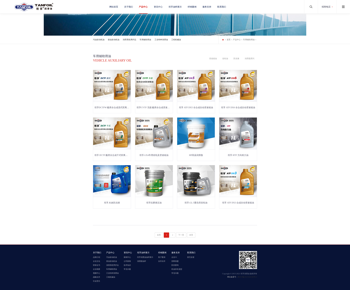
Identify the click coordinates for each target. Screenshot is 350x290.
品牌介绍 (96, 257)
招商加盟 (175, 261)
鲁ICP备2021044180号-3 (247, 277)
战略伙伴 (96, 277)
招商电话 (326, 7)
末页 (191, 235)
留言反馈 (190, 257)
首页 (229, 40)
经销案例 (192, 7)
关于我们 (128, 7)
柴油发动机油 (113, 40)
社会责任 (96, 281)
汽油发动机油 (98, 40)
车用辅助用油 (145, 40)
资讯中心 (158, 7)
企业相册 (96, 269)
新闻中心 (127, 257)
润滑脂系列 (249, 59)
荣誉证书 (96, 265)
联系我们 (221, 7)
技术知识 (127, 265)
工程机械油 (176, 40)
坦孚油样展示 (175, 7)
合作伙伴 (161, 261)
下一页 (181, 235)
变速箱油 (213, 59)
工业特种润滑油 (161, 40)
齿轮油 (225, 59)
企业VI (174, 257)
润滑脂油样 (141, 261)
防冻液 (236, 59)
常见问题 (127, 269)
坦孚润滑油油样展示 (145, 257)
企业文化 (96, 261)
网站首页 (113, 7)
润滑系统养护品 (129, 40)
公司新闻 (127, 261)
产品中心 (143, 7)
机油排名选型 (176, 269)
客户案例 (161, 257)
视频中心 (96, 273)
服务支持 (206, 7)
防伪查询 (175, 265)
